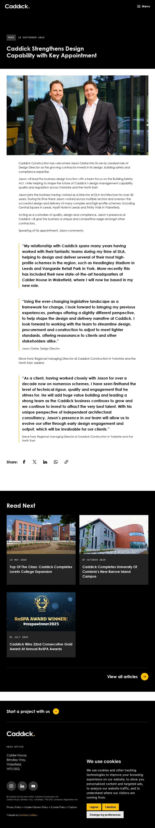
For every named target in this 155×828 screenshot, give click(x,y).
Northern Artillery (28, 815)
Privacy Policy (14, 807)
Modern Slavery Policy (36, 807)
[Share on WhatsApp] (55, 462)
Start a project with (28, 711)
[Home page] (17, 6)
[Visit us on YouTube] (33, 786)
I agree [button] (94, 807)
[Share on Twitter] (34, 462)
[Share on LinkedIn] (45, 462)
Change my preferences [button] (105, 814)
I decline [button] (110, 807)
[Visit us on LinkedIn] (22, 786)
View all (122, 676)
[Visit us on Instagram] (11, 786)
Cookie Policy (58, 807)
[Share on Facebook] (24, 462)
